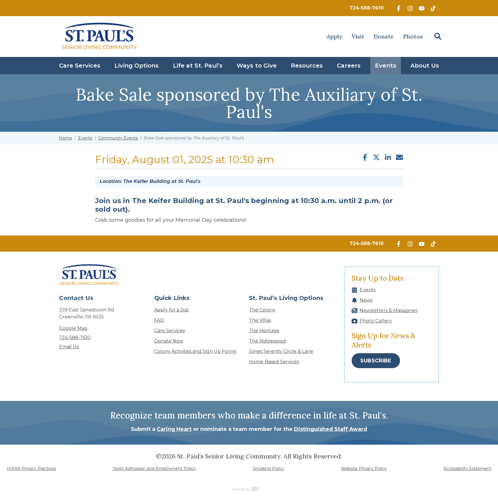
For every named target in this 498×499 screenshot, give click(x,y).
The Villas (260, 320)
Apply (334, 36)
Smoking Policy (268, 468)
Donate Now (168, 341)
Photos (413, 36)
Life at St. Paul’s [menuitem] (197, 65)
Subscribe (375, 360)
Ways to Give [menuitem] (257, 65)
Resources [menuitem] (307, 65)
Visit (358, 36)
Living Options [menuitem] (136, 65)
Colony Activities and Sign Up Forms (195, 351)
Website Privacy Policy (364, 468)
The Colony (262, 310)
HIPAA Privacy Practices (31, 468)
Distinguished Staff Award (330, 429)
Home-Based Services (274, 361)
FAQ (159, 320)
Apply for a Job (171, 310)
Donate (383, 36)
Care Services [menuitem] (79, 65)
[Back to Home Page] (99, 36)
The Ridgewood (267, 341)
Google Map (73, 328)
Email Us (69, 346)
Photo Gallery (376, 321)
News (366, 300)
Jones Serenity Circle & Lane (281, 351)
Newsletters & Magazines (388, 310)
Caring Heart (174, 429)
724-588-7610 (367, 8)
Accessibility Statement (467, 468)
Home (65, 138)
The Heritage (264, 330)
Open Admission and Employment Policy (154, 468)
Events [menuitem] (385, 65)
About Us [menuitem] (424, 65)
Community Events (118, 138)
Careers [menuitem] (349, 65)
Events (85, 138)
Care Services (169, 330)
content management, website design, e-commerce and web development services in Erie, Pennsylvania (249, 488)
